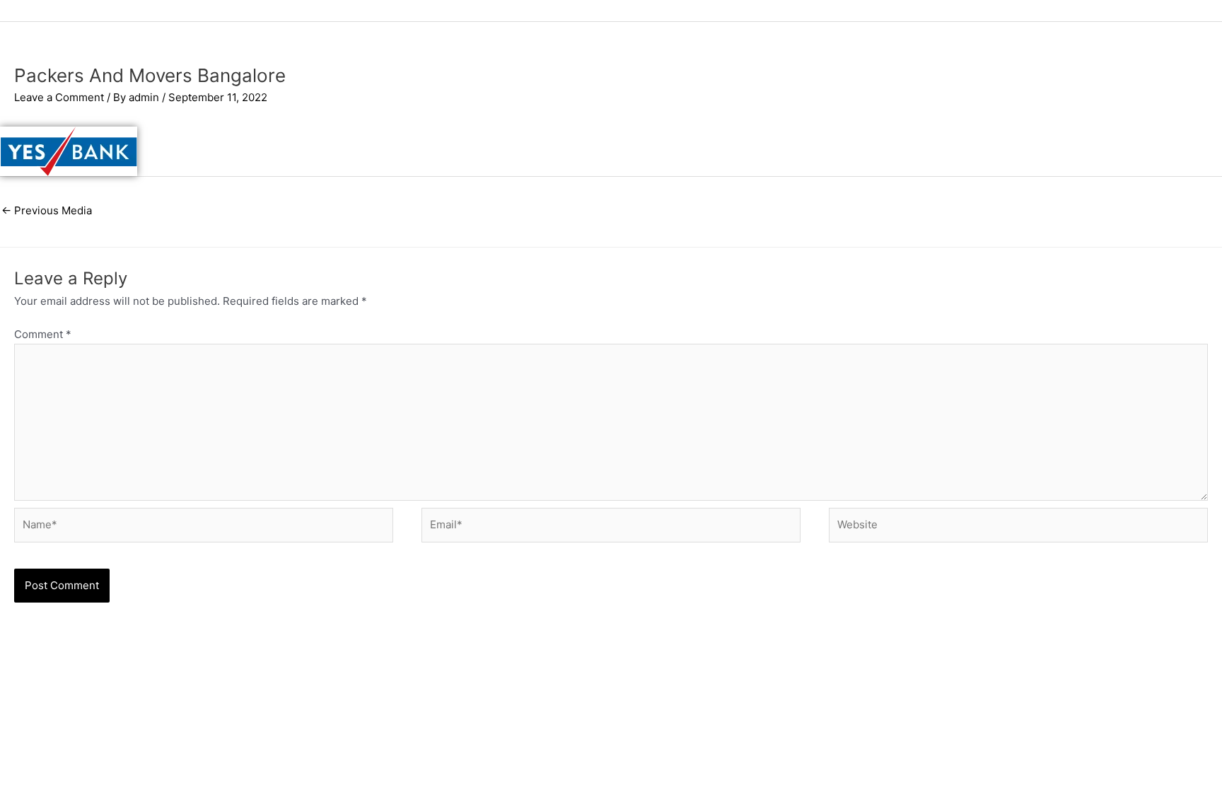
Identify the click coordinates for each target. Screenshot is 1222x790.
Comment (42, 334)
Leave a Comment (59, 97)
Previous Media (46, 210)
